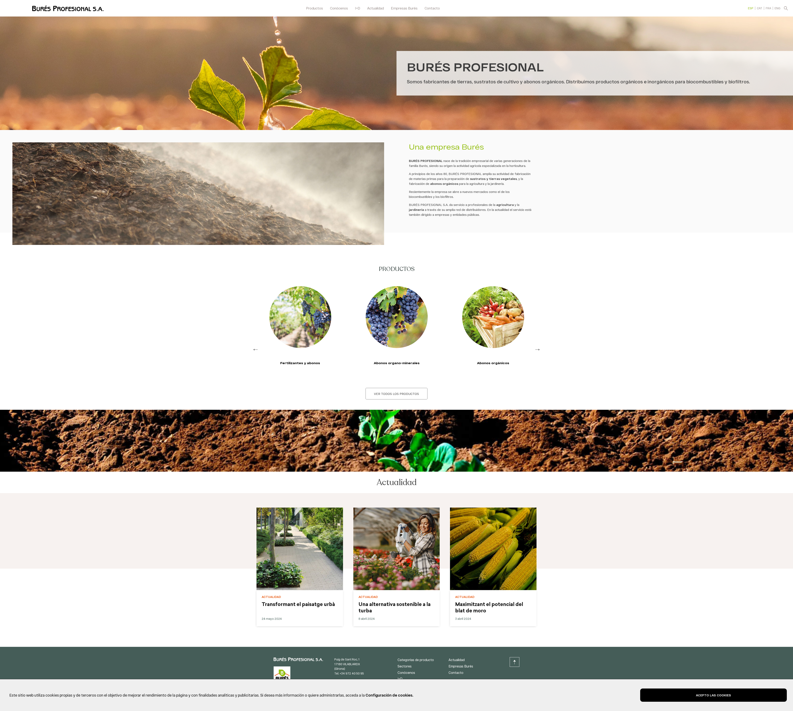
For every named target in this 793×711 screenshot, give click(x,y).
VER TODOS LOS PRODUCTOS (396, 394)
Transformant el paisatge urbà (298, 604)
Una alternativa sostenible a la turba (395, 608)
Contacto (432, 8)
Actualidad (375, 8)
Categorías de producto (416, 660)
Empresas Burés (404, 8)
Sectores (405, 666)
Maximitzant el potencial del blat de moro (489, 608)
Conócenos (339, 8)
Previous (255, 348)
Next (537, 348)
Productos (314, 8)
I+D (357, 8)
